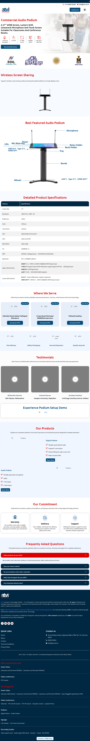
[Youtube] (12, 623)
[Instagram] (2, 623)
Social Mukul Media (65, 654)
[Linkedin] (8, 623)
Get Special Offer (15, 323)
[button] (45, 555)
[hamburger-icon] (85, 10)
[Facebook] (5, 623)
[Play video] (14, 379)
